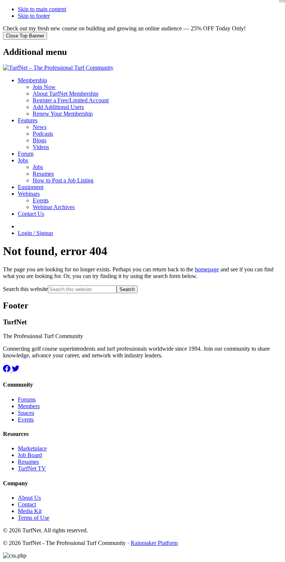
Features (27, 120)
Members (29, 406)
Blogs (39, 140)
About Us (29, 498)
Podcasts (43, 133)
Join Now (44, 87)
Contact (27, 504)
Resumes (43, 174)
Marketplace (32, 448)
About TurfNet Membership (65, 93)
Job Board (30, 455)
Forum (25, 154)
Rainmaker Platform (154, 543)
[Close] (282, 1)
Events (41, 200)
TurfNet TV (32, 468)
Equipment (30, 187)
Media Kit (30, 511)
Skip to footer (34, 16)
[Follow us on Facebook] (7, 370)
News (39, 127)
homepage (207, 269)
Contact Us (31, 214)
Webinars (29, 194)
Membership (32, 80)
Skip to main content (42, 9)
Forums (27, 399)
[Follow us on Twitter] (15, 370)
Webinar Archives (54, 207)
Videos (41, 147)
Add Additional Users (58, 107)
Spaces (26, 413)
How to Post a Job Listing (63, 180)
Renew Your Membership (63, 113)
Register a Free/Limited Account (71, 100)
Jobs (23, 160)
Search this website (25, 289)
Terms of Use (33, 518)
